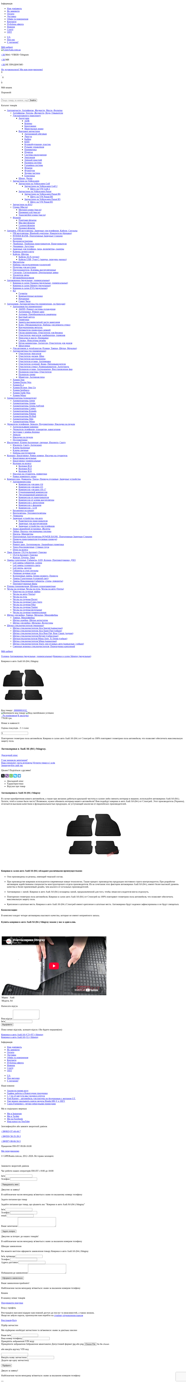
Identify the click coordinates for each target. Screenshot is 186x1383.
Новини (11, 27)
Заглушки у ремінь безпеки (26, 432)
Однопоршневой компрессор (33, 492)
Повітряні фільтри (27, 220)
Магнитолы (18, 262)
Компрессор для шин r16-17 (32, 489)
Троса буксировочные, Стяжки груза (31, 547)
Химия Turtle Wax (21, 393)
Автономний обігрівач (35, 134)
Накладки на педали (23, 437)
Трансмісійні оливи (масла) (32, 215)
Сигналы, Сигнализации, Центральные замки (35, 272)
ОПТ (9, 32)
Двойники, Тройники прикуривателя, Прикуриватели (40, 243)
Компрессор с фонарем (30, 505)
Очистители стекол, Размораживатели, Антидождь (44, 366)
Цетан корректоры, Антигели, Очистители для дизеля (45, 343)
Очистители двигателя (30, 353)
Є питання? (12, 42)
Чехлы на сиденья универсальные (29, 612)
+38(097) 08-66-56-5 (11, 1141)
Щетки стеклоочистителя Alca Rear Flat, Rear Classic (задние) (43, 633)
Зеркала (16, 434)
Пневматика (30, 149)
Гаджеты (23, 293)
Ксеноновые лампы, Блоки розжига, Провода (35, 576)
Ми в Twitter (13, 1116)
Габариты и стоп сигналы (25, 570)
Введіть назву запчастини (14, 1357)
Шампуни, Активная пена (32, 377)
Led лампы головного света (26, 565)
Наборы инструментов (24, 453)
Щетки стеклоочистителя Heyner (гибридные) (35, 636)
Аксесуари (24, 118)
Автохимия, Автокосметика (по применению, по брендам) (36, 304)
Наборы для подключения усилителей (32, 264)
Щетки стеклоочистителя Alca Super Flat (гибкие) (37, 630)
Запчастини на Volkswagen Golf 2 (40, 186)
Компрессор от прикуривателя (34, 497)
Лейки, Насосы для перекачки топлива (32, 531)
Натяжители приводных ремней (35, 330)
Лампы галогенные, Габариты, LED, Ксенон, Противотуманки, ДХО (41, 560)
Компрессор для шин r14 (31, 484)
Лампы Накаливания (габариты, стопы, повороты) (38, 581)
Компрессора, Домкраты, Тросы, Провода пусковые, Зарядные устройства (44, 479)
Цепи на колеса (20, 549)
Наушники (24, 298)
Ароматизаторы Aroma (24, 403)
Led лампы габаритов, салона (27, 562)
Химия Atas (18, 379)
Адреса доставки (9, 1262)
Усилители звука (21, 275)
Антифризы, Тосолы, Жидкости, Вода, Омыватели (38, 113)
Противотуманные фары (25, 583)
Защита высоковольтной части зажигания (39, 322)
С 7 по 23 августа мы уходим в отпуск (26, 1096)
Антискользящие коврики (25, 427)
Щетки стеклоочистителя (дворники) (25, 625)
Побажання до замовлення (14, 1273)
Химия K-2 (18, 385)
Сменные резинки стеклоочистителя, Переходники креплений (44, 646)
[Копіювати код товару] (13, 713)
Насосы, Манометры (23, 534)
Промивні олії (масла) (29, 212)
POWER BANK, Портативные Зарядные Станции (38, 236)
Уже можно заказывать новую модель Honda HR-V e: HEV (36, 1101)
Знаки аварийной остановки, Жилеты (31, 528)
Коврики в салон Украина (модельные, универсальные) (40, 283)
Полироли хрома (27, 374)
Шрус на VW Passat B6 (41, 196)
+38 (3, 54)
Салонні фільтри (27, 225)
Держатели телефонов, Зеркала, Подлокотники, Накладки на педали (41, 424)
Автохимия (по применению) (27, 306)
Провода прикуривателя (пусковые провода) (35, 539)
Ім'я (3, 1021)
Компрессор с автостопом (31, 502)
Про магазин (13, 1078)
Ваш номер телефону (11, 1338)
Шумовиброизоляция (23, 277)
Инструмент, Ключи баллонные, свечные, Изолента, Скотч (36, 442)
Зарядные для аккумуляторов (33, 523)
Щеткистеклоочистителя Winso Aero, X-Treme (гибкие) (40, 638)
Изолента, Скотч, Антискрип (27, 445)
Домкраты (18, 515)
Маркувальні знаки (33, 128)
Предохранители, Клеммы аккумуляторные (34, 270)
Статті (10, 29)
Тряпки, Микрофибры (24, 617)
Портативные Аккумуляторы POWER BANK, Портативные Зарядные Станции (52, 536)
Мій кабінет (7, 47)
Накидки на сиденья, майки (26, 591)
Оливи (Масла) (20, 207)
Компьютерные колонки (31, 296)
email (3, 1215)
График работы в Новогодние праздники (27, 1093)
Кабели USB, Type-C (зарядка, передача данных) (43, 259)
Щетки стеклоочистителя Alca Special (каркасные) (38, 628)
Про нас (11, 39)
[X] (3, 776)
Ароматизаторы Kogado (24, 411)
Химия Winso (19, 395)
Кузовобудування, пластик (37, 144)
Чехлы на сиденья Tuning (25, 607)
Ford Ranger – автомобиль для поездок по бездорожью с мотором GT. (41, 1098)
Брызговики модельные (24, 458)
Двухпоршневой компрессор (33, 494)
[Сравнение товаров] (1, 80)
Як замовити (13, 11)
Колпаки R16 (25, 471)
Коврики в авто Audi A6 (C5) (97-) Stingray (22, 1034)
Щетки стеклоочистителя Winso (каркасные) (35, 641)
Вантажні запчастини (29, 131)
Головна (5, 656)
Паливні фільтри (27, 228)
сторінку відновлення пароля (68, 1315)
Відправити (7, 1024)
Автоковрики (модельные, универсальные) (28, 280)
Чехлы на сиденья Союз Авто (27, 602)
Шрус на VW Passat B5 (41, 202)
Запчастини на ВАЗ (22, 204)
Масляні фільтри (27, 223)
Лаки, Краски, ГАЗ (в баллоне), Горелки (27, 552)
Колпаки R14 (25, 466)
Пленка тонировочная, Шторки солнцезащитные (31, 586)
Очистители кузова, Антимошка (35, 361)
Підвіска (28, 152)
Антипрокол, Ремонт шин (31, 311)
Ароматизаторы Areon (24, 400)
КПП (26, 141)
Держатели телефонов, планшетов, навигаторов (36, 429)
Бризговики (30, 126)
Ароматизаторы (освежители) (21, 398)
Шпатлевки (24, 345)
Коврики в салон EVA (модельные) (30, 288)
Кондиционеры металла (31, 327)
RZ (14, 291)
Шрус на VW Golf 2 (40, 189)
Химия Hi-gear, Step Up (24, 387)
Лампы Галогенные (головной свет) (31, 578)
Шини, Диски (25, 178)
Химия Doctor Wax (22, 382)
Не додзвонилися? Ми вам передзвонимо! (22, 69)
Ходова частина (32, 173)
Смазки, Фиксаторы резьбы (32, 340)
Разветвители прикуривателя (33, 521)
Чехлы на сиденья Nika (24, 604)
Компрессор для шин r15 (31, 487)
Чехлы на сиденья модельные (27, 610)
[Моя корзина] (1, 97)
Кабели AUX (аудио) (29, 257)
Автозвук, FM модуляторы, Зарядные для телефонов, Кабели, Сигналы (42, 230)
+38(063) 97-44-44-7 (11, 1131)
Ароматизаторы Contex (24, 408)
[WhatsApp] (11, 776)
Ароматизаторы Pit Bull (24, 416)
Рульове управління (34, 147)
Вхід (14, 1320)
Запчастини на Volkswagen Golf (34, 183)
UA (8, 37)
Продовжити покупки (12, 1303)
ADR (26, 121)
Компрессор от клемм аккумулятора (36, 500)
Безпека (28, 123)
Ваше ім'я (6, 1335)
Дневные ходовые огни (24, 573)
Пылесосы (18, 542)
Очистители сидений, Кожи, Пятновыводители (42, 364)
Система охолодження (35, 155)
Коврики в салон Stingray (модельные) (32, 285)
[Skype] (15, 776)
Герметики (24, 319)
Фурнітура (29, 170)
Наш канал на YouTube (18, 1121)
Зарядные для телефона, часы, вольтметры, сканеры (38, 249)
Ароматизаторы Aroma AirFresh (28, 406)
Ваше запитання (9, 1226)
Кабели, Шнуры (21, 254)
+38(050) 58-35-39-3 (11, 1136)
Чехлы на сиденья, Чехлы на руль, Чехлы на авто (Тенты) (35, 589)
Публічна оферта (15, 24)
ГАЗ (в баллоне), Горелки (25, 555)
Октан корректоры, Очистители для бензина (41, 332)
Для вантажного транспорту (27, 115)
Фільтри (28, 168)
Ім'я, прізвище (8, 1256)
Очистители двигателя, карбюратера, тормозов (42, 335)
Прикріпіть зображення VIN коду (17, 1341)
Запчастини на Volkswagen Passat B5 (42, 199)
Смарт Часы (25, 301)
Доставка (11, 16)
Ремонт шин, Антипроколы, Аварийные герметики (38, 544)
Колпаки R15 (25, 468)
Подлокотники (20, 440)
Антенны (17, 238)
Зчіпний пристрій (33, 160)
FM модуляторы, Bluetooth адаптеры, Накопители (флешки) (42, 233)
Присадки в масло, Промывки (34, 338)
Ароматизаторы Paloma (24, 413)
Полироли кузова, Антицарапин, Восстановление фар (46, 369)
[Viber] (7, 776)
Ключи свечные (20, 450)
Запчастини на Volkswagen (26, 181)
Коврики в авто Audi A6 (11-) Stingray (19, 1037)
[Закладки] (1, 75)
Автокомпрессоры (22, 481)
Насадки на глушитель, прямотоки (30, 474)
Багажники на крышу (23, 510)
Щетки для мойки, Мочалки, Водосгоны (33, 623)
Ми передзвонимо (10, 1151)
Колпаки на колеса (22, 463)
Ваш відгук (6, 1018)
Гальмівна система (33, 165)
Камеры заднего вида (23, 251)
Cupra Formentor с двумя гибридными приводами (31, 1103)
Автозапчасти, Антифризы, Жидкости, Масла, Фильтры (34, 110)
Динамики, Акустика (23, 246)
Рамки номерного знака (24, 476)
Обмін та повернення (17, 19)
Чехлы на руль (20, 596)
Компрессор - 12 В (28, 508)
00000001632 (20, 710)
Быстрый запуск (27, 317)
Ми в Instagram (14, 1113)
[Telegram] (19, 776)
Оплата (10, 13)
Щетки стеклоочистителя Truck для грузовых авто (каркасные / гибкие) (48, 644)
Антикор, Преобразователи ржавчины (37, 314)
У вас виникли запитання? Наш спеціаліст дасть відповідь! (17, 761)
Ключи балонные (21, 447)
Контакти (11, 21)
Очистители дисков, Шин (31, 356)
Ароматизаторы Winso (24, 421)
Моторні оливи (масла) (30, 209)
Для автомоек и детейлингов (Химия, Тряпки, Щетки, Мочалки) (45, 348)
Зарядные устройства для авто (28, 518)
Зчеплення (29, 157)
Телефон (5, 1179)
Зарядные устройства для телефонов (37, 526)
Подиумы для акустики (24, 267)
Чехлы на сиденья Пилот (25, 599)
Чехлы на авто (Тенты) (24, 594)
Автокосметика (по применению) (29, 351)
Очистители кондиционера (32, 359)
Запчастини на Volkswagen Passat (35, 191)
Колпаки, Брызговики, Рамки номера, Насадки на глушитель (37, 455)
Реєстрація (6, 1320)
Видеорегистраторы (23, 241)
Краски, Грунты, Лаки (24, 557)
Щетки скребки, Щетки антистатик (30, 620)
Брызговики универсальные (27, 460)
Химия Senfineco (21, 390)
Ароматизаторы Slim (23, 419)
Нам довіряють (14, 8)
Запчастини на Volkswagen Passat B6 (42, 194)
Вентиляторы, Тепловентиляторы (29, 513)
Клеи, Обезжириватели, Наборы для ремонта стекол (44, 325)
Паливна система (33, 162)
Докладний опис (9, 755)
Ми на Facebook (15, 1119)
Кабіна (27, 139)
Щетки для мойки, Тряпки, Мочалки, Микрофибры (32, 615)
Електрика (29, 175)
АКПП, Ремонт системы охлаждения (37, 309)
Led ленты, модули (22, 568)
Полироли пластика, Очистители (35, 372)
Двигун (28, 136)
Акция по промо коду (17, 1090)
